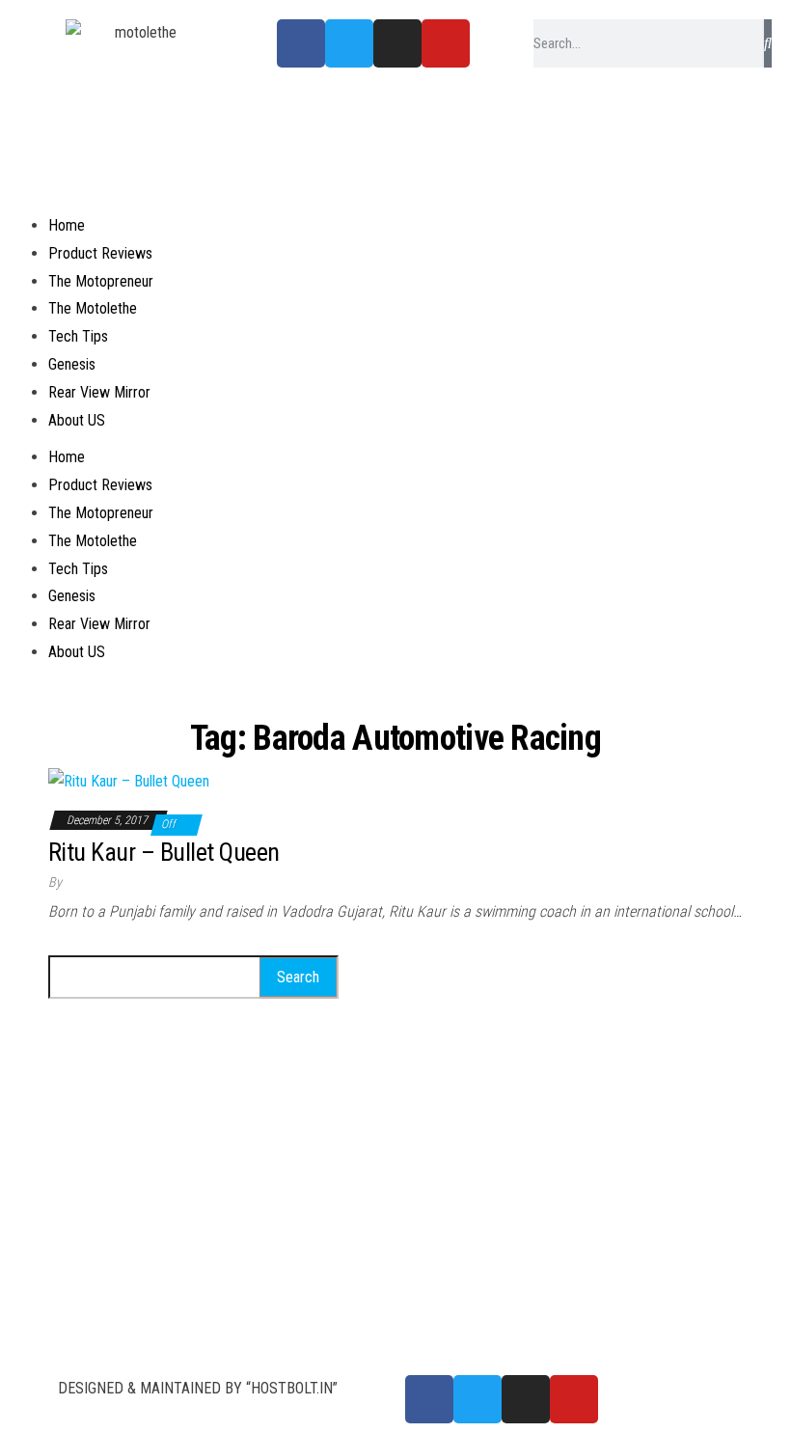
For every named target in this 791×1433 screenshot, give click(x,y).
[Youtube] (446, 43)
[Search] (768, 43)
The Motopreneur (100, 281)
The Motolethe (92, 308)
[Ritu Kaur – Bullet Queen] (128, 780)
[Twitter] (349, 43)
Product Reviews (100, 253)
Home (66, 225)
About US (76, 420)
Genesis (71, 364)
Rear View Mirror (99, 392)
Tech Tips (78, 336)
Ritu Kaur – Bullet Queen (164, 852)
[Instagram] (397, 43)
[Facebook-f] (301, 43)
